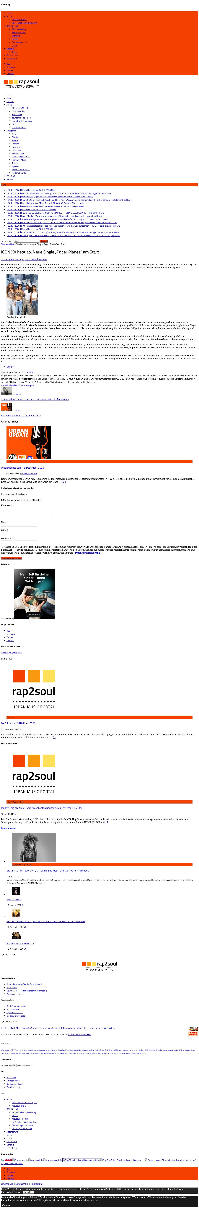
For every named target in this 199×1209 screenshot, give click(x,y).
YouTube (10, 1178)
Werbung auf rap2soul (22, 1128)
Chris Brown (109, 1050)
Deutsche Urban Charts (125, 1050)
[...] (44, 883)
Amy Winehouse (33, 1050)
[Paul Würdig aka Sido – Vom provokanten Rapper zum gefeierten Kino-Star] (33, 798)
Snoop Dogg (115, 1053)
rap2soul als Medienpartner (24, 1122)
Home (9, 13)
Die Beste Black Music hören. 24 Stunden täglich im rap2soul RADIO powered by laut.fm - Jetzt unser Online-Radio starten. (58, 1028)
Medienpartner (19, 32)
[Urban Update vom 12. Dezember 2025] (28, 458)
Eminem (150, 1050)
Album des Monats (20, 108)
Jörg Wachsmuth (30, 259)
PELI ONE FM (12, 1009)
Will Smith (143, 1053)
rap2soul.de (7, 1183)
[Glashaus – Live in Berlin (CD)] (16, 938)
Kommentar (7, 505)
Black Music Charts (76, 1050)
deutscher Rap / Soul (21, 117)
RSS (8, 1168)
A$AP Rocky (15, 1050)
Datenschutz (12, 55)
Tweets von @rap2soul (11, 652)
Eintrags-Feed (12, 1080)
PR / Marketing (19, 29)
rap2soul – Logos (20, 1118)
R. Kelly (98, 1053)
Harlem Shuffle (19, 172)
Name (4, 522)
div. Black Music (19, 127)
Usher (138, 1053)
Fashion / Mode (19, 159)
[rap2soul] (21, 89)
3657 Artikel (27, 372)
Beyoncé (42, 1050)
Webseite (6, 538)
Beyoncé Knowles (52, 1050)
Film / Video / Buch (21, 156)
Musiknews (64, 1053)
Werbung (16, 35)
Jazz (14, 124)
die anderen (11, 987)
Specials (15, 166)
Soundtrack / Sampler (22, 121)
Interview (16, 150)
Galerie (9, 179)
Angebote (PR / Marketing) (24, 1112)
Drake (141, 1050)
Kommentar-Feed (14, 1084)
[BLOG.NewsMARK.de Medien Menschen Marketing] (52, 1160)
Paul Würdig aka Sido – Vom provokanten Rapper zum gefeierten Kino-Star (41, 808)
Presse (15, 39)
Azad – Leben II (13, 899)
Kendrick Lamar (181, 1050)
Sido (109, 1053)
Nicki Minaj (72, 1053)
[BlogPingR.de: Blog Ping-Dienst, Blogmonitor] (122, 1160)
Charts (15, 137)
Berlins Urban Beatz (21, 169)
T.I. (124, 1053)
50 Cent (7, 1050)
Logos (14, 45)
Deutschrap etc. (8, 828)
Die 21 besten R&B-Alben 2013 (18, 723)
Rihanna (104, 1053)
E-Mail (4, 530)
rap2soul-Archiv (8, 1065)
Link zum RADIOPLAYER (79, 1034)
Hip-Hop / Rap (18, 111)
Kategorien (11, 130)
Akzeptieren (28, 1192)
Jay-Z (155, 1050)
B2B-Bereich (12, 26)
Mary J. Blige (30, 1053)
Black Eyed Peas (63, 1050)
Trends (15, 163)
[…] (64, 481)
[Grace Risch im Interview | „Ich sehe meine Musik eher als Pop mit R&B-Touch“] (34, 861)
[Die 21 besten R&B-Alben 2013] (33, 714)
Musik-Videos (18, 153)
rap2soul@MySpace (15, 1015)
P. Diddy (79, 1053)
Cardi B (97, 1050)
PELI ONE (10, 176)
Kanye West (171, 1050)
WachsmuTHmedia (15, 994)
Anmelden (11, 1077)
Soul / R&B (17, 114)
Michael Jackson (54, 1053)
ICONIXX (10, 366)
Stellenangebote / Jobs (22, 1125)
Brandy (85, 1050)
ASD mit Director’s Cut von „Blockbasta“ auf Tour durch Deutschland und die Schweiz (45, 921)
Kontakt (10, 48)
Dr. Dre (136, 1050)
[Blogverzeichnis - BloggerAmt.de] (20, 1160)
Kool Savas (191, 1050)
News (14, 134)
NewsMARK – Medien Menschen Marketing (26, 990)
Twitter (9, 1175)
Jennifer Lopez (162, 1050)
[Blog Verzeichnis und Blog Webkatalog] (81, 1160)
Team (14, 52)
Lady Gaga (4, 1053)
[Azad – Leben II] (16, 894)
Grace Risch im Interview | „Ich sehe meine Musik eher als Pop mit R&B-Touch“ (48, 870)
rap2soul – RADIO (14, 1012)
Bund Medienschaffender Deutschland (24, 984)
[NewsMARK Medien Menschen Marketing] (35, 1160)
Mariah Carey (20, 1053)
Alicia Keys (23, 1050)
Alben (9, 104)
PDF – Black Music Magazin (24, 22)
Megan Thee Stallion (41, 1053)
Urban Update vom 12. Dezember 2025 (22, 468)
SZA (121, 1053)
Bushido (91, 1050)
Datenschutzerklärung (87, 552)
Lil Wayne (12, 1053)
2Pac (2, 1050)
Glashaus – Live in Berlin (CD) (20, 943)
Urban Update (130, 1053)
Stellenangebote (19, 42)
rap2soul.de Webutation (12, 1163)
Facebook (10, 1172)
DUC (145, 1050)
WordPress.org (13, 1087)
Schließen (6, 1205)
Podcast (15, 143)
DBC (115, 1050)
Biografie (16, 146)
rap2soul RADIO (19, 19)
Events (15, 140)
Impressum (11, 58)
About (9, 16)
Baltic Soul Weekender (16, 1006)
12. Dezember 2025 (11, 259)
